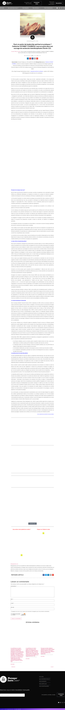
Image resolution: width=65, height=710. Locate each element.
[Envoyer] (23, 695)
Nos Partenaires (48, 8)
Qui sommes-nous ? (13, 8)
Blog (16, 51)
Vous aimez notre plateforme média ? (22, 529)
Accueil (2, 8)
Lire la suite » (13, 664)
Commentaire (14, 586)
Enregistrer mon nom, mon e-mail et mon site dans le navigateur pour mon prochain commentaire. (30, 611)
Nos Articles (36, 8)
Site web (12, 607)
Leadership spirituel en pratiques (36, 71)
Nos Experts (25, 8)
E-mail (12, 603)
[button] (28, 58)
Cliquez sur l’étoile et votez (43, 529)
